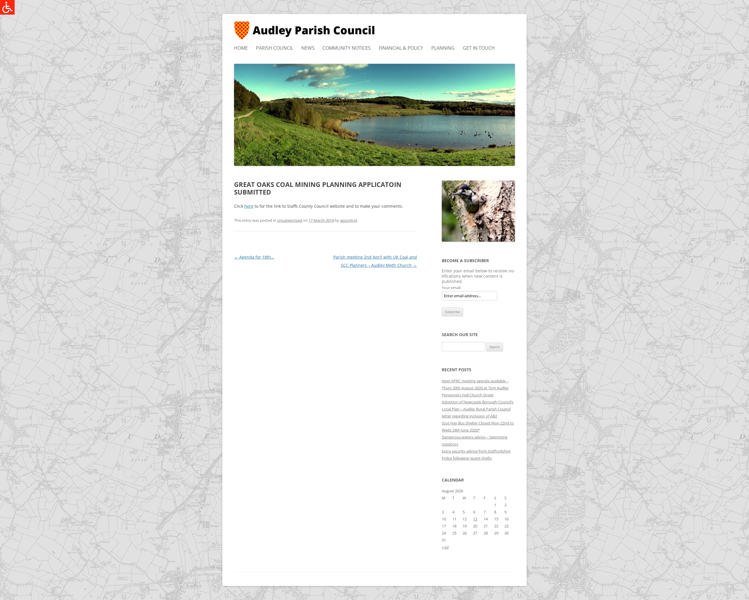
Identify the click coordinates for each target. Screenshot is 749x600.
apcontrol (348, 220)
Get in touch (479, 48)
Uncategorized (289, 220)
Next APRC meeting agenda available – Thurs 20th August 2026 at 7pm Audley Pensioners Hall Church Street (475, 388)
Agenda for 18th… (254, 257)
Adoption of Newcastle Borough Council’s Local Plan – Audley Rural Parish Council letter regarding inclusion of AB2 (477, 409)
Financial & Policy (401, 48)
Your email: (451, 287)
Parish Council (274, 48)
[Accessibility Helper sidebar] (7, 7)
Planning (443, 48)
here (248, 206)
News (308, 48)
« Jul (445, 547)
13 (475, 519)
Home (241, 48)
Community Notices (346, 48)
